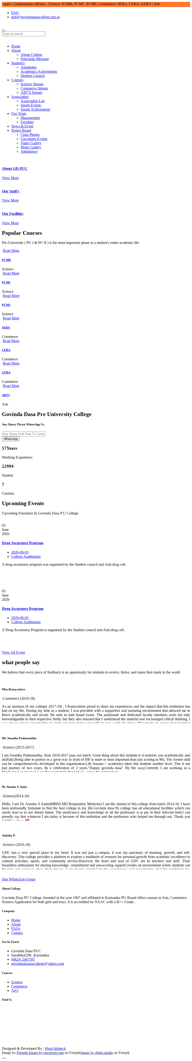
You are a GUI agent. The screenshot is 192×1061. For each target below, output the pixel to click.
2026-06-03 (20, 552)
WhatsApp (11, 439)
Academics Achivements (39, 71)
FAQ (15, 13)
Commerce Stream (34, 88)
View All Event (13, 652)
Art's (14, 990)
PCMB (6, 260)
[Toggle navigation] (4, 30)
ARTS (6, 395)
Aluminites (29, 67)
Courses (17, 80)
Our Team (18, 114)
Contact (17, 933)
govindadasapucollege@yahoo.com (37, 964)
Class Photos (30, 135)
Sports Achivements (35, 109)
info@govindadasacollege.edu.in (35, 17)
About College (31, 55)
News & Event (22, 126)
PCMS (6, 305)
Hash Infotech (55, 1048)
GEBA (6, 372)
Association (20, 97)
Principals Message (35, 59)
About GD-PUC (15, 168)
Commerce (19, 986)
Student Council (32, 76)
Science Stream (32, 84)
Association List (32, 101)
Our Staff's (10, 191)
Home (15, 46)
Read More (11, 251)
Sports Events (31, 105)
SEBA (6, 327)
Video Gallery (31, 143)
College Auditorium (26, 556)
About (16, 50)
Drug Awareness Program (22, 543)
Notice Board (21, 130)
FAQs (15, 929)
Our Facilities (12, 214)
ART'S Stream (31, 92)
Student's (18, 63)
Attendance (29, 151)
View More (10, 178)
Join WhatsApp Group (18, 879)
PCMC (6, 282)
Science (17, 982)
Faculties (27, 122)
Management (30, 118)
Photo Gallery (31, 147)
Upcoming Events (34, 139)
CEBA (6, 350)
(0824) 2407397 (23, 959)
